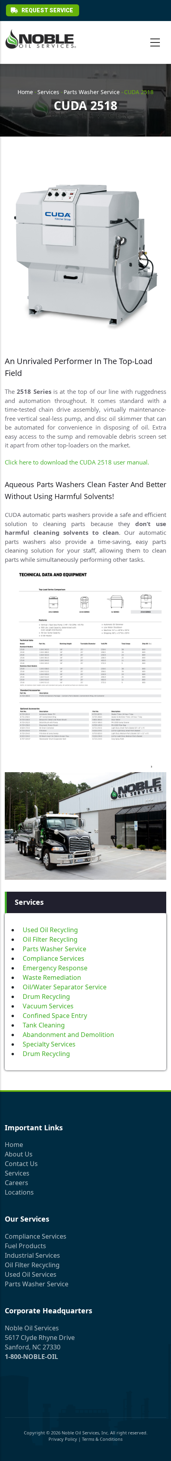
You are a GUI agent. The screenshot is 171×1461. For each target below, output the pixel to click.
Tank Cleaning (44, 1025)
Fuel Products (25, 1245)
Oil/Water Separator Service (65, 987)
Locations (19, 1192)
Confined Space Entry (55, 1015)
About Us (19, 1154)
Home (25, 92)
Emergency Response (55, 968)
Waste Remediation (52, 977)
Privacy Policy (63, 1439)
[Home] (40, 39)
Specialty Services (49, 1044)
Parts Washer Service (92, 92)
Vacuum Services (48, 1006)
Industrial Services (32, 1255)
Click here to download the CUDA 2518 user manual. (77, 462)
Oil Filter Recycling (50, 939)
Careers (16, 1182)
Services (48, 92)
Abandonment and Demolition (68, 1034)
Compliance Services (53, 958)
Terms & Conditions (102, 1439)
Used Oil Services (30, 1274)
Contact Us (21, 1163)
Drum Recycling (46, 996)
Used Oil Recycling (50, 929)
